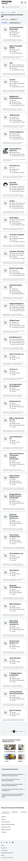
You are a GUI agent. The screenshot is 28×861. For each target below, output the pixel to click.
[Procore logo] (7, 1)
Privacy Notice (4, 847)
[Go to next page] (24, 731)
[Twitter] (6, 842)
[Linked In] (1, 842)
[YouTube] (12, 842)
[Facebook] (4, 842)
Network (5, 3)
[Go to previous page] (4, 731)
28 (21, 731)
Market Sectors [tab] (15, 812)
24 (11, 731)
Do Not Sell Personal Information (7, 852)
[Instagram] (9, 842)
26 (16, 731)
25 (14, 731)
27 (19, 731)
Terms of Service (4, 850)
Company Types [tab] (5, 812)
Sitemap (2, 855)
